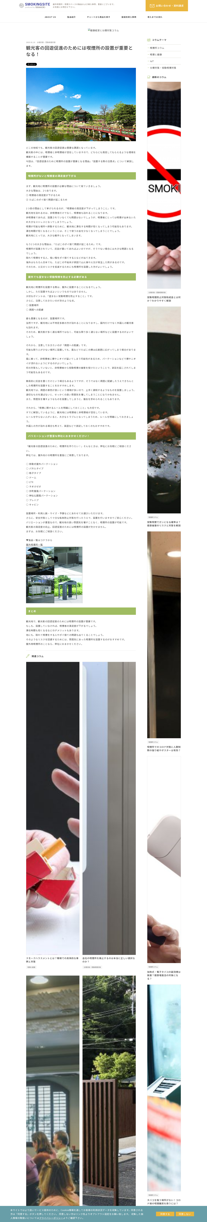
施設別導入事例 (129, 17)
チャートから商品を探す (98, 17)
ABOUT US (50, 17)
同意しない (185, 1214)
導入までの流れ (155, 17)
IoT (152, 61)
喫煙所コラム (157, 48)
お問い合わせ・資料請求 (170, 5)
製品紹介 (71, 17)
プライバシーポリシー (51, 1218)
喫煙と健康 (31, 967)
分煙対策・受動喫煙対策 (46, 42)
